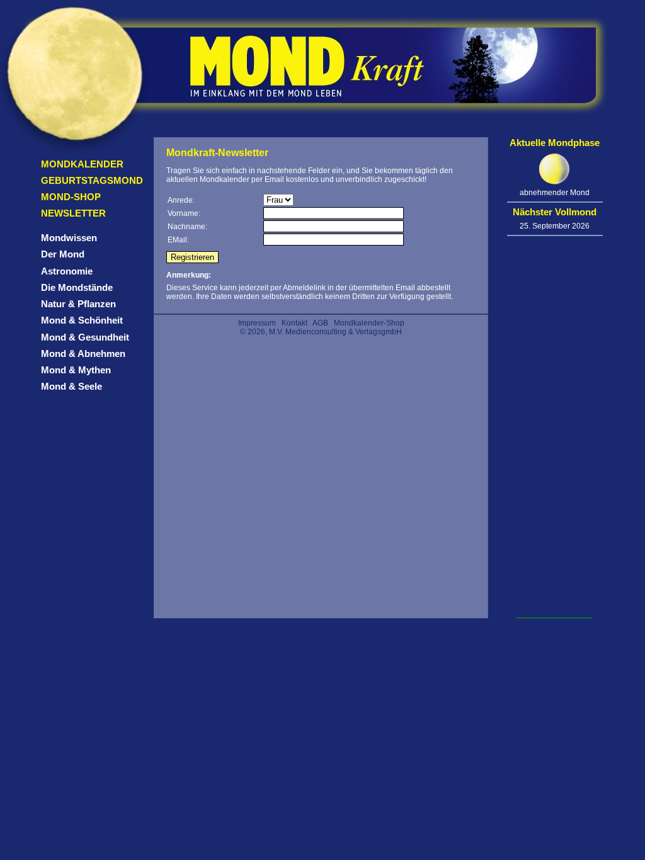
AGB (320, 323)
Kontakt (294, 323)
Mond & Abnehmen (83, 353)
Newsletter (73, 213)
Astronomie (67, 271)
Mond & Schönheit (82, 320)
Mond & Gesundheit (85, 337)
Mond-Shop (71, 196)
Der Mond (62, 254)
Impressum (257, 323)
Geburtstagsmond (92, 180)
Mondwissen (69, 237)
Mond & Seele (71, 386)
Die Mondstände (77, 287)
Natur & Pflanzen (78, 303)
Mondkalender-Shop (369, 323)
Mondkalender (82, 164)
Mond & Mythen (76, 370)
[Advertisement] (554, 429)
